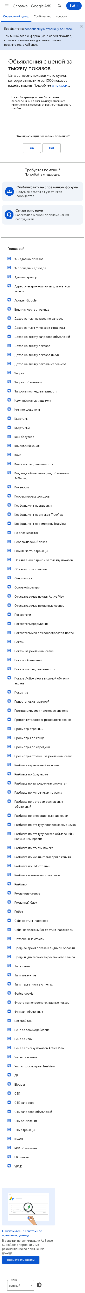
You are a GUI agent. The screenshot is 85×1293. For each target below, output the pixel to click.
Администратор (25, 277)
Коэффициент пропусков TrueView (38, 515)
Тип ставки (22, 966)
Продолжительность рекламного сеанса (43, 720)
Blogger (19, 1084)
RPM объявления (25, 1148)
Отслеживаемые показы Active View (39, 596)
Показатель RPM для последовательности (44, 633)
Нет (51, 148)
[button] (7, 6)
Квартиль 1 (22, 419)
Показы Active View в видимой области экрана (41, 681)
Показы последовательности (34, 669)
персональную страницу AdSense (48, 29)
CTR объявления (25, 1121)
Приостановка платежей (31, 701)
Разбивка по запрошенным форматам (40, 783)
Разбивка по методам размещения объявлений (38, 804)
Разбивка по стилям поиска (33, 848)
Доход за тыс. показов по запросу (38, 319)
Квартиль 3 (22, 428)
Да (32, 148)
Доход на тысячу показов (32, 346)
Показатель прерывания (31, 624)
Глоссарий (15, 249)
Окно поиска (23, 578)
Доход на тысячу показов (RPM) (36, 355)
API (16, 1075)
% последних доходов (30, 268)
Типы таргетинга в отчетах (33, 984)
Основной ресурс (27, 587)
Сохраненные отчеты (29, 939)
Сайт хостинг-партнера (31, 921)
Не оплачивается (26, 533)
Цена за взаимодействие (32, 1030)
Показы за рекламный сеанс (34, 651)
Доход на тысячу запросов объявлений (42, 337)
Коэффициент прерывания (33, 505)
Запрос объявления (28, 382)
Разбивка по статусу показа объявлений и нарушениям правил (44, 836)
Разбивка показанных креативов (37, 875)
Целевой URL (23, 1021)
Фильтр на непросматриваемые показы (42, 1003)
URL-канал (21, 1157)
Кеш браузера (24, 437)
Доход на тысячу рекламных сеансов (40, 364)
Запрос (19, 373)
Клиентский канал (27, 446)
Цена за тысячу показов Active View (39, 1048)
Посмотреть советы (20, 1260)
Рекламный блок (25, 902)
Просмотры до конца (29, 738)
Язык (14, 1279)
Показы (19, 642)
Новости (61, 16)
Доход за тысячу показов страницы (39, 328)
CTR (17, 1094)
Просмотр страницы (29, 729)
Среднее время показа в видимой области (44, 948)
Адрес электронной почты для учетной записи (42, 289)
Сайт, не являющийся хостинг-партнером (43, 930)
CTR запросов (24, 1103)
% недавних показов (29, 259)
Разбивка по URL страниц (32, 866)
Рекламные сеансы (27, 893)
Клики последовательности (33, 464)
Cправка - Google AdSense (33, 6)
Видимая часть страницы (32, 309)
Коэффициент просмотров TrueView (40, 524)
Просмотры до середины (32, 747)
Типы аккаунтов (25, 975)
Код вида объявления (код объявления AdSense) (41, 475)
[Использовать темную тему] (39, 1285)
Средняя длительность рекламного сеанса (44, 957)
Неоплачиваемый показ (30, 542)
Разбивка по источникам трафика (38, 792)
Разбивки (20, 884)
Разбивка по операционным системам (41, 816)
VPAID (18, 1166)
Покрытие (21, 692)
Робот (18, 912)
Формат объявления (28, 1012)
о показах (59, 86)
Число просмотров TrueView (34, 1066)
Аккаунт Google (25, 300)
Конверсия (22, 487)
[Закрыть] (81, 27)
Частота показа (25, 1057)
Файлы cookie (23, 993)
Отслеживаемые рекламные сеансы (39, 606)
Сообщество (42, 16)
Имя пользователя (27, 409)
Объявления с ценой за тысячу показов (43, 560)
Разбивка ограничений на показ (36, 765)
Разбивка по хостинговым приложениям (42, 857)
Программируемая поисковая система (41, 711)
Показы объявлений (28, 660)
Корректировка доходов (32, 496)
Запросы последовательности (36, 391)
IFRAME (19, 1139)
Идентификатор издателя (32, 400)
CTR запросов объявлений (33, 1112)
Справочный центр (16, 16)
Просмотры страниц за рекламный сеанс (43, 756)
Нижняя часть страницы (31, 551)
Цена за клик (23, 1039)
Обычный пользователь (30, 569)
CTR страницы (24, 1130)
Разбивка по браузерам (31, 774)
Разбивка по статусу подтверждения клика (45, 825)
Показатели (22, 615)
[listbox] (20, 1285)
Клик (17, 455)
